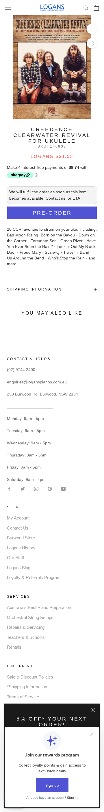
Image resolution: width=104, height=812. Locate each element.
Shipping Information (34, 289)
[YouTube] (63, 489)
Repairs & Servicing (25, 627)
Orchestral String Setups (30, 617)
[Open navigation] (8, 7)
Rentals (14, 647)
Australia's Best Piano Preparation (39, 607)
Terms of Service (23, 696)
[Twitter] (23, 489)
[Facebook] (9, 489)
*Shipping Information (27, 686)
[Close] (93, 710)
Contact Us (17, 528)
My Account (18, 517)
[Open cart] (96, 8)
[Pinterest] (50, 489)
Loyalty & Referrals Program (34, 577)
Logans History (21, 547)
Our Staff (15, 557)
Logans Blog (18, 567)
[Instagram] (36, 489)
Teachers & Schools (26, 637)
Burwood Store (21, 537)
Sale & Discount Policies (30, 677)
